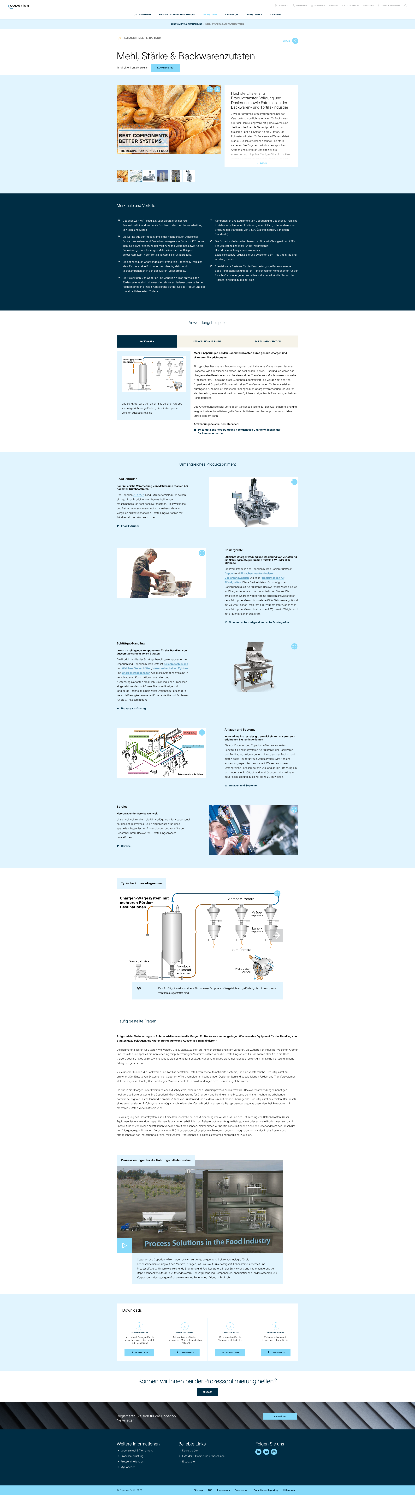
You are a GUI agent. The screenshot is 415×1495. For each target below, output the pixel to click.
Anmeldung (280, 1416)
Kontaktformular (350, 5)
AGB (210, 1490)
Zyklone (183, 668)
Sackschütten (142, 668)
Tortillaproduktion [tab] (268, 341)
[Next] (216, 119)
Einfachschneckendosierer (257, 573)
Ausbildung (368, 5)
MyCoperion (301, 5)
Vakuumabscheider (165, 668)
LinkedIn (258, 1452)
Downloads (319, 5)
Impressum (223, 1490)
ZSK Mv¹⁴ (138, 494)
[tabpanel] (207, 386)
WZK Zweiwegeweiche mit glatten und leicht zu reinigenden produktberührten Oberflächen (189, 176)
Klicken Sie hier (165, 68)
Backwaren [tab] (147, 341)
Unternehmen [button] (142, 14)
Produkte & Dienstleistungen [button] (177, 14)
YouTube (266, 1452)
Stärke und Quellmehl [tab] (207, 341)
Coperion (19, 6)
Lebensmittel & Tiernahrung (186, 24)
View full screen (210, 89)
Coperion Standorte (390, 5)
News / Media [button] (254, 14)
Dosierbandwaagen (237, 577)
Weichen (127, 668)
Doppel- (230, 573)
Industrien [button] (210, 14)
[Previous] (121, 119)
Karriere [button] (275, 14)
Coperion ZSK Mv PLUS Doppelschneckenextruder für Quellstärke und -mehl (149, 176)
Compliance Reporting (266, 1490)
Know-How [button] (231, 14)
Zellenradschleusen (176, 664)
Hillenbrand (289, 1490)
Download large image (217, 89)
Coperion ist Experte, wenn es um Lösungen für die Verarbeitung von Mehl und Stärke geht (136, 176)
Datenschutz (242, 1490)
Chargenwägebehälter (136, 672)
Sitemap (198, 1490)
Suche (405, 5)
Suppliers (333, 5)
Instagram (274, 1452)
